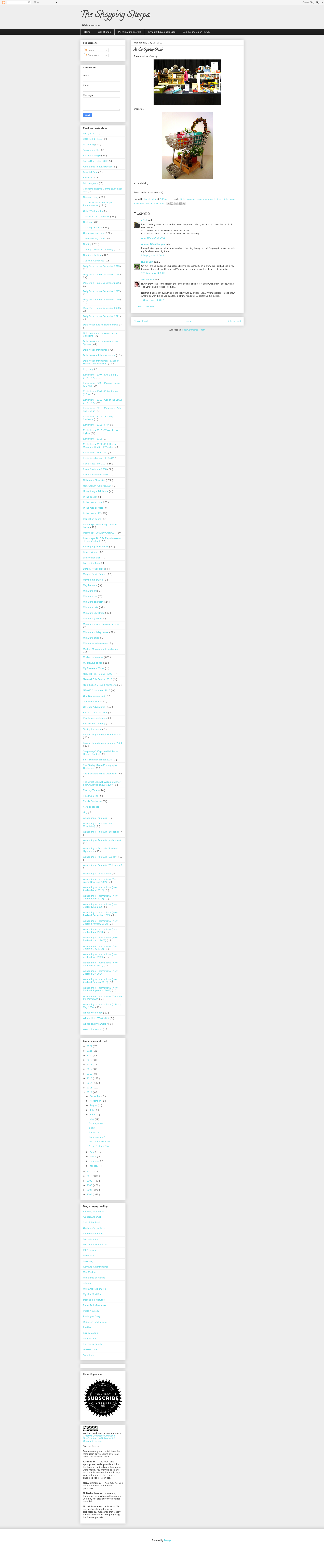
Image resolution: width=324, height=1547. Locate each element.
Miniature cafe (91, 607)
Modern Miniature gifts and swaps (101, 649)
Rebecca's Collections (94, 1322)
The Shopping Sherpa (115, 15)
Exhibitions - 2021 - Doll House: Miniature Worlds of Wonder (100, 445)
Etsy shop (88, 369)
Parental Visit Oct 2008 (95, 712)
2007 (90, 1190)
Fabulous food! (97, 1137)
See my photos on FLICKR (197, 31)
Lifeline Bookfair (92, 557)
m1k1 (144, 220)
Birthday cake (96, 1123)
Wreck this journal (93, 1029)
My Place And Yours (94, 668)
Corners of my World (94, 238)
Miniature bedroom (93, 601)
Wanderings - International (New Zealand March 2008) (100, 939)
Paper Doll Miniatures (94, 1305)
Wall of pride (104, 31)
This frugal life (91, 795)
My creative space (93, 662)
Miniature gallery (92, 618)
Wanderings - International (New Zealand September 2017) (100, 989)
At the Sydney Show (99, 1146)
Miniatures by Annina (94, 1277)
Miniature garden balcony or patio (101, 624)
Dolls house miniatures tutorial (99, 355)
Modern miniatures (155, 203)
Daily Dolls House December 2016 (101, 283)
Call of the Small (91, 1222)
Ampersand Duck (92, 1216)
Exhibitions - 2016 (93, 438)
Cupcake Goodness (94, 260)
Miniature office (91, 637)
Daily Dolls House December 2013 (101, 266)
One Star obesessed (94, 696)
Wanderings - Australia (95, 818)
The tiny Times (91, 790)
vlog (85, 812)
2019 (90, 1060)
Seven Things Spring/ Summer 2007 (102, 734)
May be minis (90, 585)
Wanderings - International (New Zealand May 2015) (100, 947)
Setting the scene (92, 729)
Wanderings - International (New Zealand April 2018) (100, 897)
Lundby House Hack (94, 568)
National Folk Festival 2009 (98, 674)
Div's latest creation (99, 1141)
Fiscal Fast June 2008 (95, 469)
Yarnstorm (88, 1355)
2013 (90, 1087)
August (94, 1105)
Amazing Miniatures (93, 1211)
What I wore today (93, 1012)
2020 (90, 1055)
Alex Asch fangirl (92, 155)
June (93, 1114)
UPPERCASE (90, 1349)
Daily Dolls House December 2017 (101, 291)
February (95, 1161)
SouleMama (89, 1338)
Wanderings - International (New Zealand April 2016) (100, 889)
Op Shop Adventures (94, 707)
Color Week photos (93, 211)
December (95, 1096)
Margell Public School (95, 574)
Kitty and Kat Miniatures (95, 1266)
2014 (90, 1083)
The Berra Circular (93, 1344)
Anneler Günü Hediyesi (153, 244)
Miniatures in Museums (96, 643)
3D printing (89, 144)
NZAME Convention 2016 (97, 690)
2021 (90, 1050)
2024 (90, 1046)
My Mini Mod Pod (92, 1294)
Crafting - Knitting (92, 255)
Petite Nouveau (91, 1310)
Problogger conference (95, 718)
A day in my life (91, 150)
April (92, 1152)
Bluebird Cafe (90, 172)
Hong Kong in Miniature (96, 491)
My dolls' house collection (162, 31)
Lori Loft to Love (92, 563)
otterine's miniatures (94, 1299)
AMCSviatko (148, 279)
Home (87, 31)
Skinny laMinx (90, 1333)
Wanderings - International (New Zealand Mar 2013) (100, 930)
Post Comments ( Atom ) (194, 330)
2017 (90, 1069)
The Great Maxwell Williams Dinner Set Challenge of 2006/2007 (101, 783)
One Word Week (92, 701)
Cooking (87, 222)
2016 (90, 1073)
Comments (93, 55)
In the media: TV (92, 513)
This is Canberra (92, 801)
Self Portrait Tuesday (94, 723)
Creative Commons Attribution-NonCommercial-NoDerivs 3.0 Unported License (99, 1438)
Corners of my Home (94, 233)
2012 (90, 1092)
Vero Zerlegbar (91, 806)
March (93, 1156)
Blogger (167, 1540)
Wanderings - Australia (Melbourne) (102, 840)
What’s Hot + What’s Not (96, 1018)
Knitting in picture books (96, 546)
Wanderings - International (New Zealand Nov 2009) (100, 955)
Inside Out (88, 1255)
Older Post (234, 321)
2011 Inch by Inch (93, 139)
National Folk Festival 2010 (98, 679)
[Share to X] (176, 203)
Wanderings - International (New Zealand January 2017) (100, 922)
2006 (90, 1194)
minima (87, 1283)
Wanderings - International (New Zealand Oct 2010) (100, 964)
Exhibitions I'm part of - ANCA (99, 458)
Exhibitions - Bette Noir (95, 452)
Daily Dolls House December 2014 (101, 274)
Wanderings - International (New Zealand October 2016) (100, 980)
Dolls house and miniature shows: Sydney (201, 199)
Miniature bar (90, 596)
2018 (90, 1064)
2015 (90, 1078)
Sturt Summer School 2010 (98, 759)
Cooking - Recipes (93, 227)
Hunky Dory (147, 262)
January (94, 1165)
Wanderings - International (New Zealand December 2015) (100, 914)
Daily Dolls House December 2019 (101, 299)
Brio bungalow (91, 183)
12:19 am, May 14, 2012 (153, 273)
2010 (90, 1176)
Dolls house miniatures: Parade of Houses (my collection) (101, 362)
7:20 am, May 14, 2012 (152, 300)
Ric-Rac (87, 1327)
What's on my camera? (95, 1023)
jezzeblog (88, 1261)
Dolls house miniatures (95, 349)
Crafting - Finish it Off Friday (98, 249)
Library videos (91, 552)
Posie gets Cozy (91, 1316)
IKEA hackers (90, 1250)
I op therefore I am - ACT (96, 1244)
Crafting (87, 244)
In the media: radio (93, 507)
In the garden (90, 496)
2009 (90, 1180)
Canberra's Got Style (94, 1228)
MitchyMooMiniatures (94, 1288)
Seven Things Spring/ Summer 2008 (102, 743)
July (92, 1110)
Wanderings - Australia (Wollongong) (102, 865)
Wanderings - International (97, 873)
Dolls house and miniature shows (101, 324)
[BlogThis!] (172, 203)
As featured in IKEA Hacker (98, 166)
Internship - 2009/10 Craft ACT (99, 532)
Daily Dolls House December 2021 (101, 316)
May (92, 1119)
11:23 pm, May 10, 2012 (153, 238)
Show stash (95, 1132)
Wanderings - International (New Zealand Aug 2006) (100, 905)
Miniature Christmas (94, 613)
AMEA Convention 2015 (96, 161)
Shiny (92, 1127)
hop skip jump (90, 1239)
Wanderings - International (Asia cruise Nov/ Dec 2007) (100, 880)
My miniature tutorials (129, 31)
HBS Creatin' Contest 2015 (97, 485)
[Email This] (168, 203)
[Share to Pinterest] (183, 203)
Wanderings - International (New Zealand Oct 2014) (100, 972)
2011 (89, 1171)
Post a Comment (146, 306)
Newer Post (141, 321)
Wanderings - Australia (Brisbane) (101, 831)
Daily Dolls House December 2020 (101, 308)
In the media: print (93, 502)
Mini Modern (89, 1272)
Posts (90, 50)
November (95, 1100)
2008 (90, 1185)
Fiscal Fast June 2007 (95, 463)
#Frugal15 (89, 133)
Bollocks (87, 177)
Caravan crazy (91, 197)
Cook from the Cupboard (96, 216)
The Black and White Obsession (100, 773)
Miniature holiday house (96, 632)
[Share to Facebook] (180, 203)
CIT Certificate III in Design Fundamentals (97, 204)
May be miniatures (93, 579)
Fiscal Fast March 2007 (96, 474)
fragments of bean (93, 1233)
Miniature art (90, 590)
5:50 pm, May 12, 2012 (152, 255)
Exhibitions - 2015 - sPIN (96, 424)
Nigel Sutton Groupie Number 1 (100, 684)
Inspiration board (92, 519)
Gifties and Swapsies (94, 480)
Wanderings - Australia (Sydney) (100, 856)
